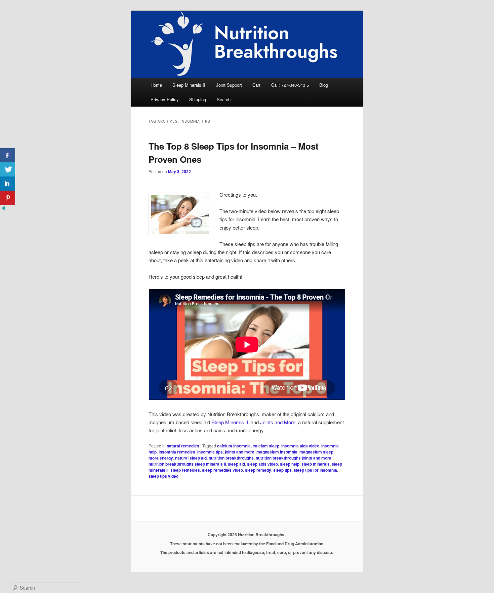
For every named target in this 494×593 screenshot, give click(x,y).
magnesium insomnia (276, 452)
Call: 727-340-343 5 (290, 85)
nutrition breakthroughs (231, 458)
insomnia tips (210, 452)
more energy (161, 458)
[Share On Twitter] (7, 169)
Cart (256, 85)
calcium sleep (266, 446)
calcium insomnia (234, 446)
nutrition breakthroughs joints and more (293, 458)
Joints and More (277, 422)
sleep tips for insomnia (315, 470)
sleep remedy (258, 470)
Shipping (197, 99)
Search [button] (224, 99)
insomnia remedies (177, 452)
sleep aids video (262, 464)
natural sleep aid (191, 458)
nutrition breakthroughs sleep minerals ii (187, 464)
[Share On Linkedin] (7, 183)
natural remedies (183, 446)
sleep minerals (315, 464)
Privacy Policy (165, 99)
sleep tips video (163, 476)
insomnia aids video (300, 446)
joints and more (239, 452)
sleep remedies (185, 470)
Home (156, 85)
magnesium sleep (316, 452)
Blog (323, 85)
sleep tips (282, 470)
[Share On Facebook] (7, 155)
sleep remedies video (222, 470)
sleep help (289, 464)
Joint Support (229, 85)
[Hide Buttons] (3, 209)
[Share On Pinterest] (7, 198)
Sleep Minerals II (188, 85)
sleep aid (236, 464)
